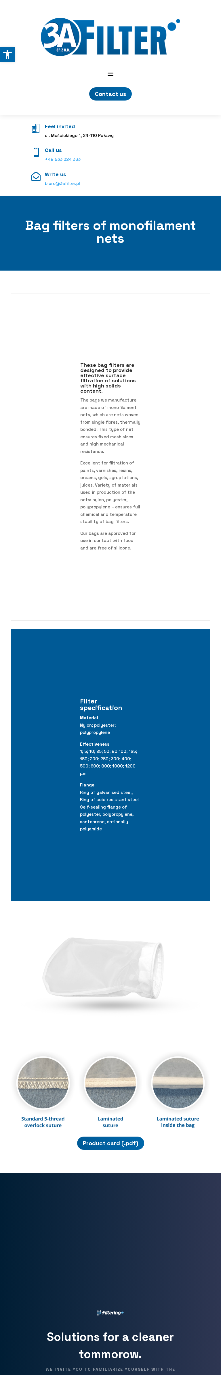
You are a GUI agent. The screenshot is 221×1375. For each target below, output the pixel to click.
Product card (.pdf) (110, 1143)
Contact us (110, 94)
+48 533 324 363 (63, 159)
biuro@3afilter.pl (62, 183)
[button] (7, 54)
